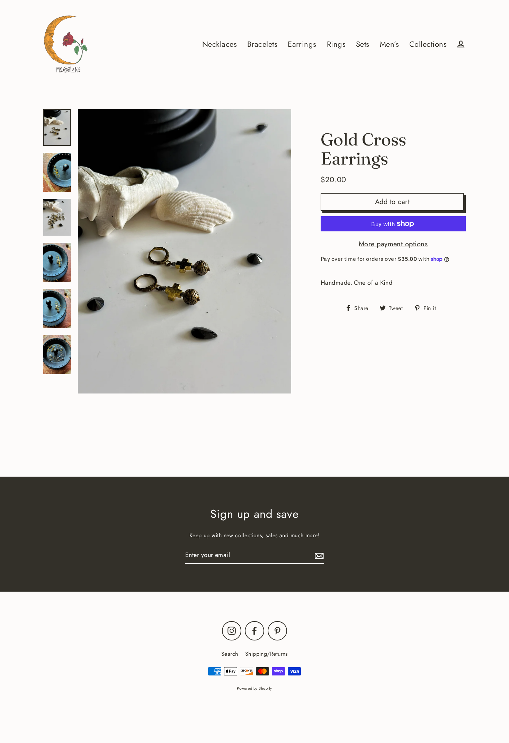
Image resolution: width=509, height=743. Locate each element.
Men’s (389, 44)
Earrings (302, 44)
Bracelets (262, 44)
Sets (362, 44)
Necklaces (219, 44)
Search (229, 654)
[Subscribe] (318, 555)
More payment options (393, 244)
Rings (336, 44)
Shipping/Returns (266, 654)
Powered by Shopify (254, 688)
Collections (428, 44)
